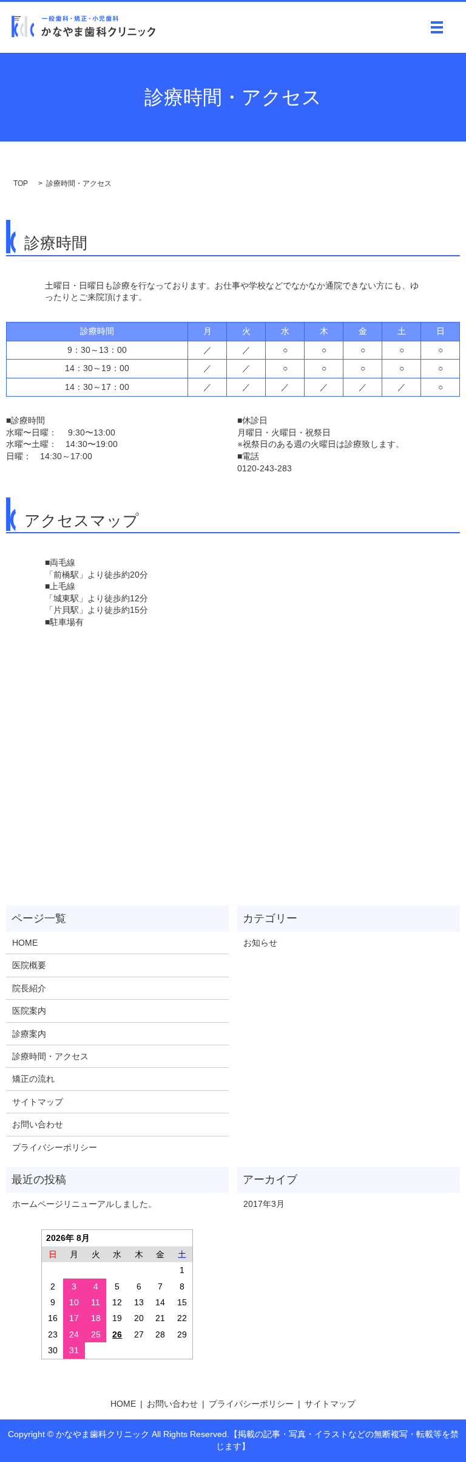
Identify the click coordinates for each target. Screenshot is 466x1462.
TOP (20, 183)
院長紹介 (29, 988)
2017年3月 (264, 1204)
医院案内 (29, 1011)
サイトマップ (37, 1102)
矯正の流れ (33, 1079)
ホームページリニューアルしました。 (84, 1204)
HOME (25, 943)
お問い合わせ (37, 1124)
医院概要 (29, 965)
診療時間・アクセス (50, 1056)
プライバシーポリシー (54, 1147)
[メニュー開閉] (437, 27)
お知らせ (260, 943)
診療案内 (29, 1034)
